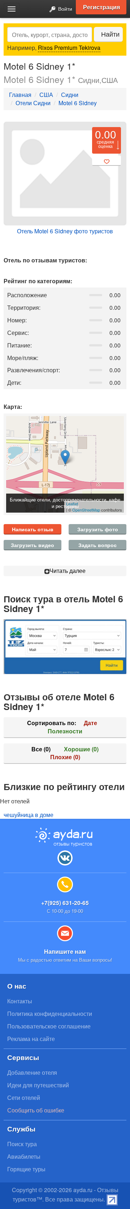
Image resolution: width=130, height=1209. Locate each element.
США (46, 94)
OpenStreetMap (86, 510)
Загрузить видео (32, 545)
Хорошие (81, 749)
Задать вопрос (97, 545)
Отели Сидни (33, 103)
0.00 (105, 134)
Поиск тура (22, 1144)
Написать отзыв (32, 529)
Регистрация (101, 7)
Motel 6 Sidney (77, 103)
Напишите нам (65, 951)
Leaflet (72, 504)
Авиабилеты (23, 1156)
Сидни (69, 94)
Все (41, 749)
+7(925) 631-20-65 (65, 902)
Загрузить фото (97, 529)
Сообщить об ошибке (35, 1110)
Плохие (65, 757)
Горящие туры (26, 1169)
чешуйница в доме (28, 815)
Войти (64, 8)
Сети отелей (23, 1097)
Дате (90, 723)
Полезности (65, 731)
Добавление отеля (32, 1072)
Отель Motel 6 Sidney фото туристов (65, 231)
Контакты (19, 1001)
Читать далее (67, 570)
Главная (20, 94)
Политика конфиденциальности (49, 1013)
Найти (110, 33)
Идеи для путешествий (38, 1085)
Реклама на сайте (31, 1039)
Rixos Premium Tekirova (69, 47)
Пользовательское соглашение (49, 1026)
